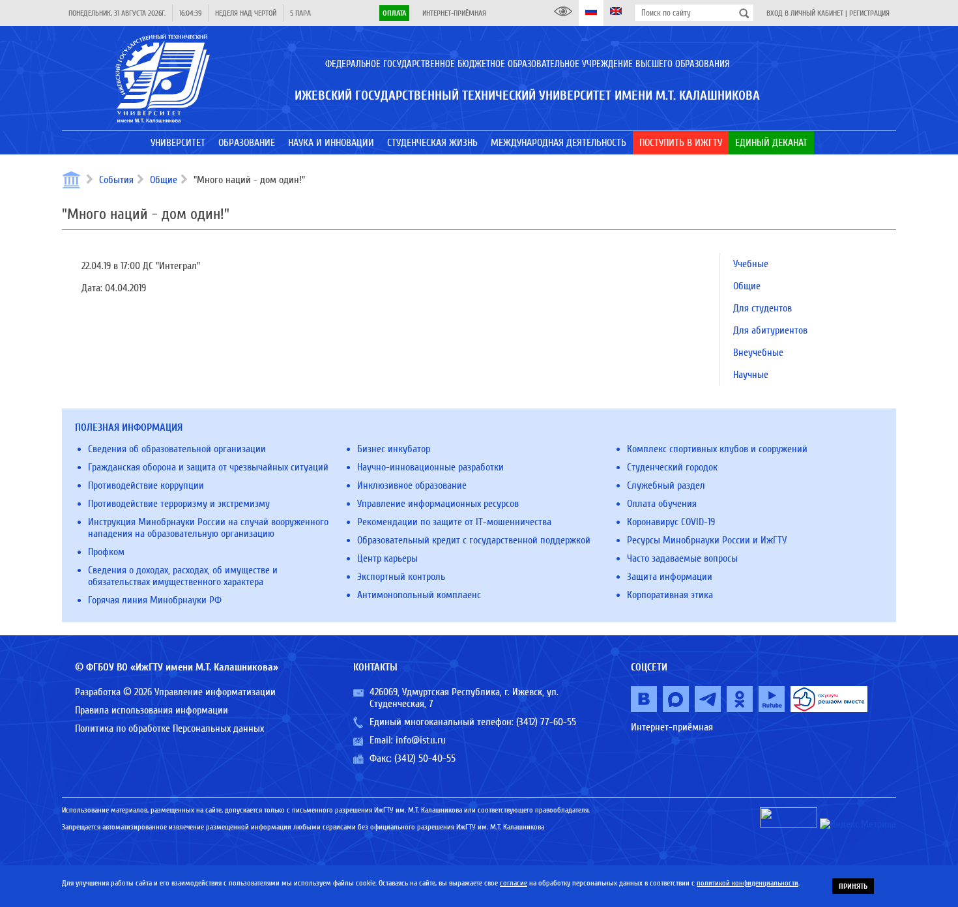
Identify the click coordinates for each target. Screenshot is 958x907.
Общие (163, 180)
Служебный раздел (666, 485)
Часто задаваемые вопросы (682, 558)
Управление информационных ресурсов (438, 504)
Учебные (750, 264)
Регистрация (869, 13)
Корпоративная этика (670, 595)
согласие (513, 882)
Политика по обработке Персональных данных (169, 728)
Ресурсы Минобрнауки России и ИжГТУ (707, 540)
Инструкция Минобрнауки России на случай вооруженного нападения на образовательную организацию (208, 528)
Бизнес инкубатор (393, 449)
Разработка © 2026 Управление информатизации (175, 692)
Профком (106, 552)
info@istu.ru (421, 740)
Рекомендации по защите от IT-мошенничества (454, 522)
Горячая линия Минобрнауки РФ (155, 600)
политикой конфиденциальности (747, 882)
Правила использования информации (151, 710)
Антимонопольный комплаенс (419, 595)
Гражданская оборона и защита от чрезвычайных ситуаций (208, 467)
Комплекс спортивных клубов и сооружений (717, 449)
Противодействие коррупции (146, 485)
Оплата (394, 13)
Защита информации (669, 577)
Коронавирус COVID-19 (671, 522)
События (116, 180)
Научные (750, 375)
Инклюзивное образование (412, 485)
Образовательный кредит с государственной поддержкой (473, 540)
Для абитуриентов (770, 330)
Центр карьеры (387, 558)
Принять (853, 886)
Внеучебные (758, 352)
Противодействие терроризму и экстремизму (179, 504)
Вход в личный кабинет (804, 13)
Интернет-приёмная (454, 13)
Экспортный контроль (401, 577)
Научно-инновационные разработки (430, 467)
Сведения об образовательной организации (177, 449)
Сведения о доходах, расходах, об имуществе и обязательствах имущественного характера (183, 576)
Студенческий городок (672, 467)
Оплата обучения (662, 504)
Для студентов (762, 308)
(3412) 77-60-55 (546, 722)
